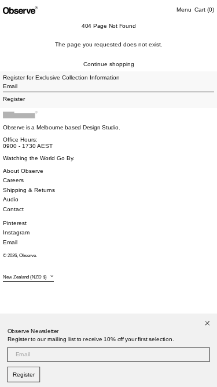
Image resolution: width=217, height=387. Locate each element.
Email (10, 242)
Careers (13, 180)
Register (24, 374)
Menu (184, 9)
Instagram (16, 232)
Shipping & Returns (29, 190)
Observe (27, 255)
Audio (11, 199)
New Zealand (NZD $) (25, 277)
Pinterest (15, 223)
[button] (204, 10)
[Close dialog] (207, 323)
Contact (13, 209)
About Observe (23, 171)
